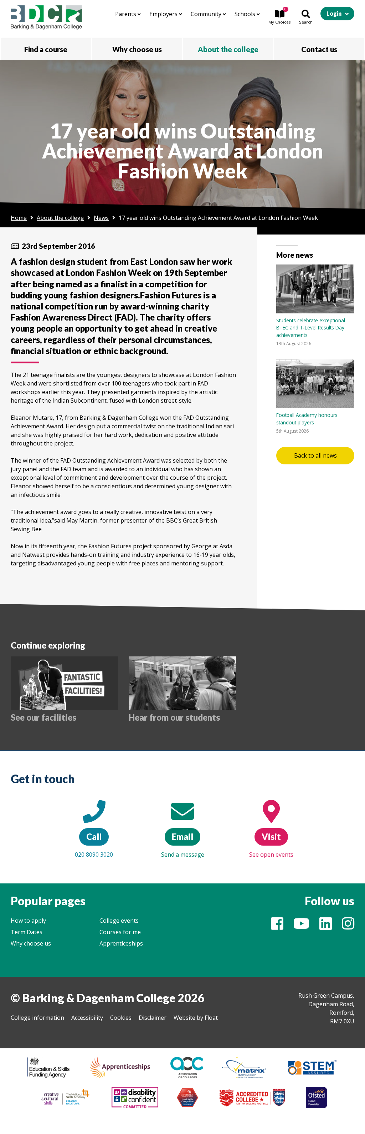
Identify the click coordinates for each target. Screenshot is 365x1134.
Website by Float (196, 1018)
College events (119, 920)
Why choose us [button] (137, 49)
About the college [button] (228, 49)
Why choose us (31, 943)
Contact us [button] (319, 49)
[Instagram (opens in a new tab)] (348, 927)
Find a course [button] (45, 49)
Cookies (121, 1018)
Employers (164, 14)
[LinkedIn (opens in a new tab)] (325, 927)
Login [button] (334, 13)
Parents (126, 14)
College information (37, 1018)
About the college (60, 218)
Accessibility (87, 1018)
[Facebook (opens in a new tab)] (277, 927)
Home (19, 218)
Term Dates (26, 932)
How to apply (28, 920)
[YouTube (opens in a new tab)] (301, 927)
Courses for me (120, 932)
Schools (246, 14)
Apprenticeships (121, 943)
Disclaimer (152, 1018)
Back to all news (315, 455)
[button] (279, 17)
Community (207, 14)
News (101, 218)
